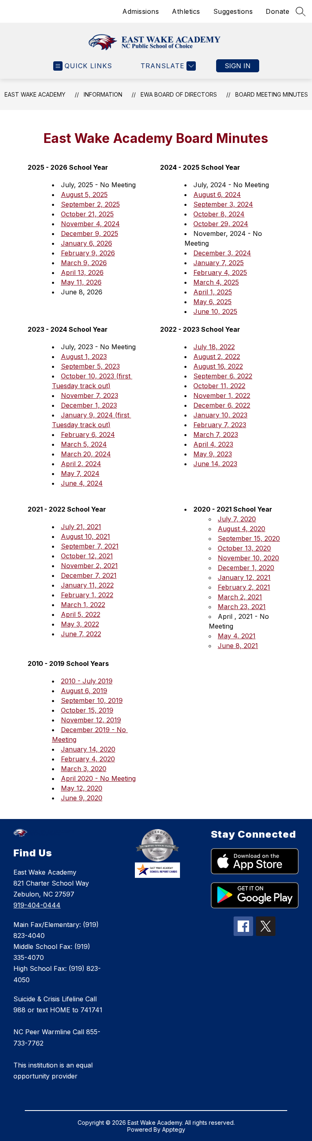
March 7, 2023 (215, 434)
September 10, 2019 (92, 700)
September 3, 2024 (223, 204)
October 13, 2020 (244, 548)
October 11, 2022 (219, 386)
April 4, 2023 (213, 444)
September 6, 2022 (222, 376)
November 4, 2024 (90, 224)
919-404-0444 (37, 905)
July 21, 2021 (81, 527)
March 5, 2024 (84, 444)
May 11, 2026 (81, 282)
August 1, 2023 (84, 356)
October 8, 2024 (219, 214)
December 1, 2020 (246, 568)
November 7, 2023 (89, 395)
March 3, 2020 (83, 769)
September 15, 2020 (249, 538)
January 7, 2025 (218, 263)
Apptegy (173, 1129)
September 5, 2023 (90, 366)
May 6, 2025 (212, 302)
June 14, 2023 (215, 464)
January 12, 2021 (244, 577)
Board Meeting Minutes (271, 94)
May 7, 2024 (80, 473)
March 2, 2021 (240, 597)
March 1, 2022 (83, 605)
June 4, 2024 (82, 483)
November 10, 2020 (248, 558)
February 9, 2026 (88, 253)
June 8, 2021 (238, 646)
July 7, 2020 (237, 519)
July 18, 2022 (214, 347)
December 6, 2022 (221, 405)
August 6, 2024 (217, 194)
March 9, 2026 (84, 263)
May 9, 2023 (212, 454)
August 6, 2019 (84, 691)
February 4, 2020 (88, 759)
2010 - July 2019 (87, 681)
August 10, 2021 (85, 536)
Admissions (140, 11)
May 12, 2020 (81, 788)
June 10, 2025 (215, 311)
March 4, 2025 (216, 282)
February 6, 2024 (88, 434)
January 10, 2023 (220, 415)
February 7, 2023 (219, 425)
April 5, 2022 (80, 614)
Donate (277, 11)
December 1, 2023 (89, 405)
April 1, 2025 (212, 292)
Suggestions (233, 11)
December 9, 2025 (89, 233)
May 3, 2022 (80, 624)
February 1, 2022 (87, 595)
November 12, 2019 (91, 720)
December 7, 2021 (89, 575)
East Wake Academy (34, 94)
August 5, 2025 (84, 194)
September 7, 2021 (90, 546)
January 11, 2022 (87, 585)
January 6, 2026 (86, 243)
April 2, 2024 (81, 464)
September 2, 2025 (90, 204)
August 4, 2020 (241, 529)
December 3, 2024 (222, 253)
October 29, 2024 (220, 224)
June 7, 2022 (81, 634)
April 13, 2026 (82, 272)
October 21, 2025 (87, 214)
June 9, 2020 (81, 798)
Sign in (238, 66)
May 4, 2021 (237, 636)
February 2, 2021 (244, 587)
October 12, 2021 (87, 556)
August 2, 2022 (216, 356)
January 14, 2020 (88, 749)
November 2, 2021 (89, 566)
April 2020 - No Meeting (98, 778)
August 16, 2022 (218, 366)
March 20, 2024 (86, 454)
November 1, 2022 (221, 395)
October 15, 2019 (87, 710)
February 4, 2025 (220, 272)
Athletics (186, 11)
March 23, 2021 (242, 607)
